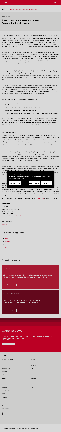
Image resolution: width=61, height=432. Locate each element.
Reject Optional (34, 183)
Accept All (47, 183)
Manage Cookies (15, 183)
